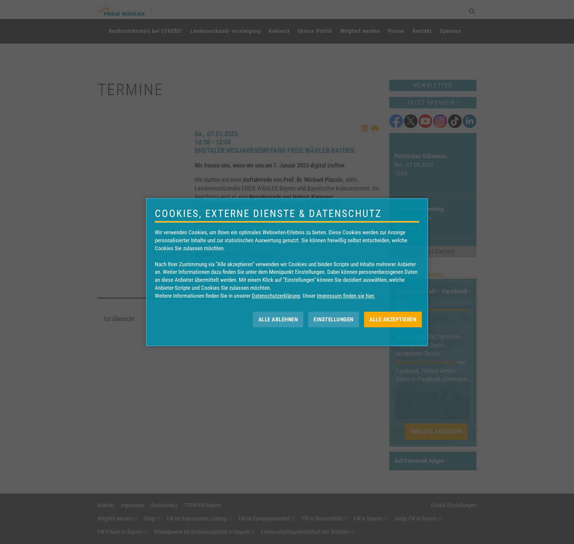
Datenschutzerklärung (276, 295)
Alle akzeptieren (392, 319)
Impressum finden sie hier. (346, 295)
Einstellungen (333, 319)
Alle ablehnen (278, 319)
